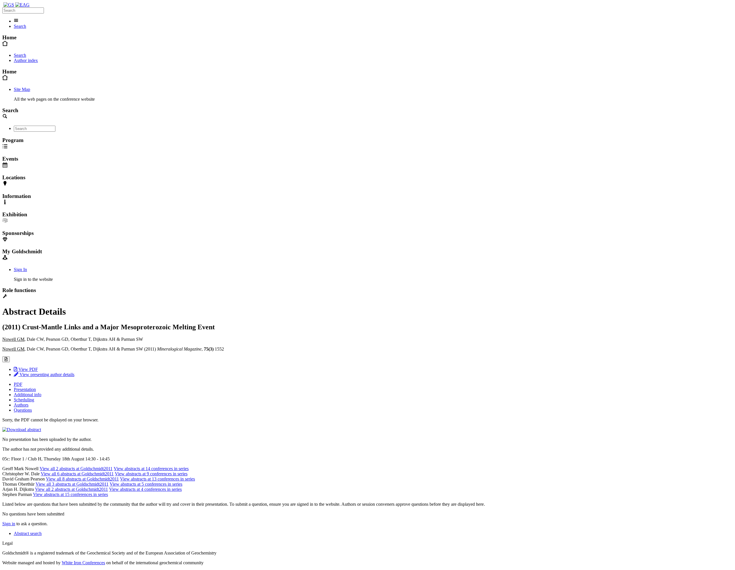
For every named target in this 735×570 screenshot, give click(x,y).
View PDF (27, 369)
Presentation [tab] (25, 389)
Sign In (20, 269)
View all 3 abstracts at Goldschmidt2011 (72, 484)
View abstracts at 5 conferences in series (146, 484)
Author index (26, 60)
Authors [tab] (21, 404)
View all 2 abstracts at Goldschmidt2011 (76, 468)
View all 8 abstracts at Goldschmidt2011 (82, 478)
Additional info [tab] (27, 394)
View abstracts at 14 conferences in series (151, 468)
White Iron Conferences (83, 562)
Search (20, 26)
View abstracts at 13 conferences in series (157, 478)
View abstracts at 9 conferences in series (151, 473)
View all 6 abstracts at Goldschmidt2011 (77, 473)
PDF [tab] (18, 384)
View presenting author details (46, 374)
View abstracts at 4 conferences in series (145, 489)
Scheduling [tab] (24, 399)
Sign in (8, 523)
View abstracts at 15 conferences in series (70, 494)
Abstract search (28, 533)
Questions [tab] (23, 410)
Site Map (22, 89)
